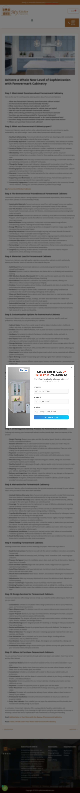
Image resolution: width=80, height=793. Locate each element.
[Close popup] (71, 367)
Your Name (37, 387)
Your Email (37, 397)
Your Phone (37, 407)
